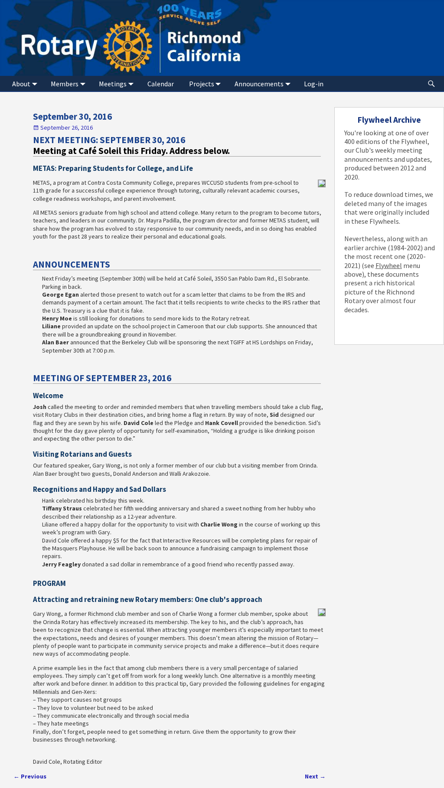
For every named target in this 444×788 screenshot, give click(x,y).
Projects (201, 83)
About (21, 83)
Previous (29, 776)
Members (64, 83)
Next (315, 776)
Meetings (113, 83)
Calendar (160, 83)
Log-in (313, 83)
